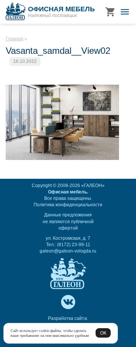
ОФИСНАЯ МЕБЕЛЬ (61, 9)
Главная (14, 38)
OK (103, 332)
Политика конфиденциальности (68, 204)
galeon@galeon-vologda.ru (68, 251)
